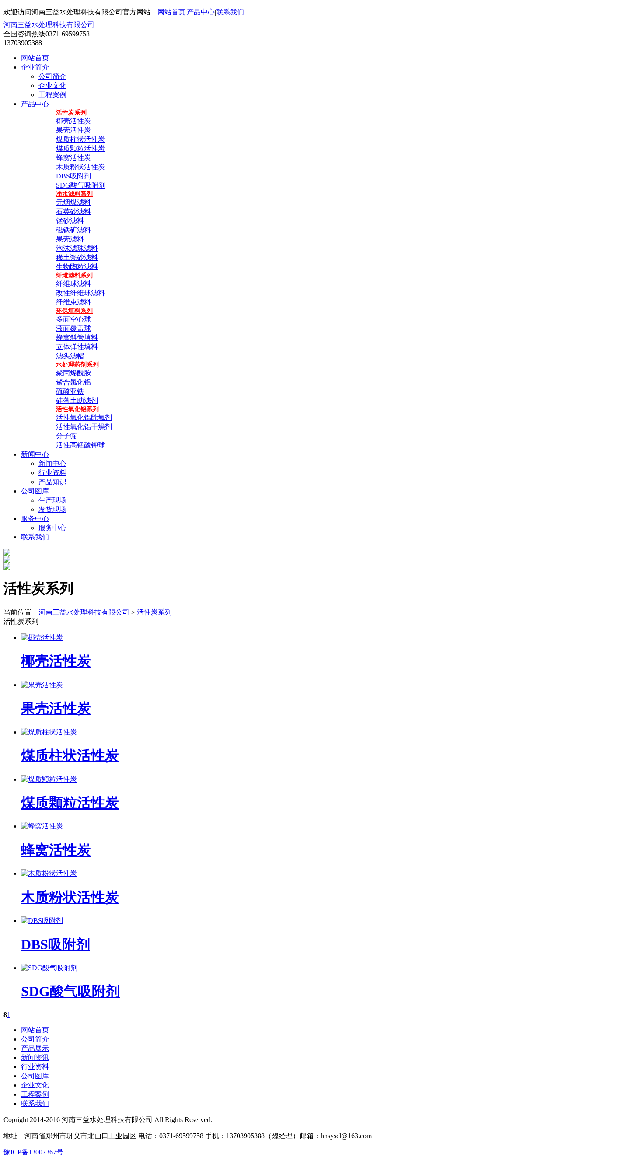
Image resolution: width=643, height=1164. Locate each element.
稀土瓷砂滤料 (77, 257)
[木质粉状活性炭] (49, 873)
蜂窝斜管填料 (77, 337)
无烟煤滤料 (73, 202)
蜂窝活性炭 (73, 157)
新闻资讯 (35, 1057)
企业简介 (35, 67)
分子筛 (66, 436)
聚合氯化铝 (73, 382)
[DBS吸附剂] (42, 920)
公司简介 (52, 76)
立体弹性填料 (77, 346)
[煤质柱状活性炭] (49, 732)
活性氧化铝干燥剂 (84, 426)
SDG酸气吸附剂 (80, 185)
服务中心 (35, 518)
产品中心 (201, 12)
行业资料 (52, 472)
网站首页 (171, 12)
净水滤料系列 (74, 194)
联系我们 (230, 12)
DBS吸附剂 (73, 176)
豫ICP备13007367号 (33, 1152)
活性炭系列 (71, 112)
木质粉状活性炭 (80, 167)
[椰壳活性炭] (42, 637)
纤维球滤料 (73, 283)
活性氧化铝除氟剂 (84, 417)
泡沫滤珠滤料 (77, 248)
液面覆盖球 (73, 328)
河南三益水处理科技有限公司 (48, 24)
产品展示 (35, 1048)
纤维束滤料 (73, 302)
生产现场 (52, 500)
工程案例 (52, 94)
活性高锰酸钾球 (80, 445)
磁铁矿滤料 (73, 230)
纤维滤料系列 (74, 275)
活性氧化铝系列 (77, 409)
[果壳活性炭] (42, 685)
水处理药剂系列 (77, 364)
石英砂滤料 (73, 211)
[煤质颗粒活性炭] (49, 779)
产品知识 (52, 482)
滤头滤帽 (70, 356)
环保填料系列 (74, 311)
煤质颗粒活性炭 (80, 148)
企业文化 (52, 85)
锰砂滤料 (70, 220)
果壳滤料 (70, 239)
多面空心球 (73, 319)
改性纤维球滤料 (80, 293)
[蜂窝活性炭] (42, 826)
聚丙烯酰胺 (73, 373)
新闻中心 (35, 454)
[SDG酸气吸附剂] (49, 968)
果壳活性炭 (73, 130)
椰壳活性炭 (73, 121)
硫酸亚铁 (70, 391)
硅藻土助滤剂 (77, 400)
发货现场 (52, 509)
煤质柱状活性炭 (80, 139)
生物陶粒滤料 (77, 266)
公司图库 (35, 491)
